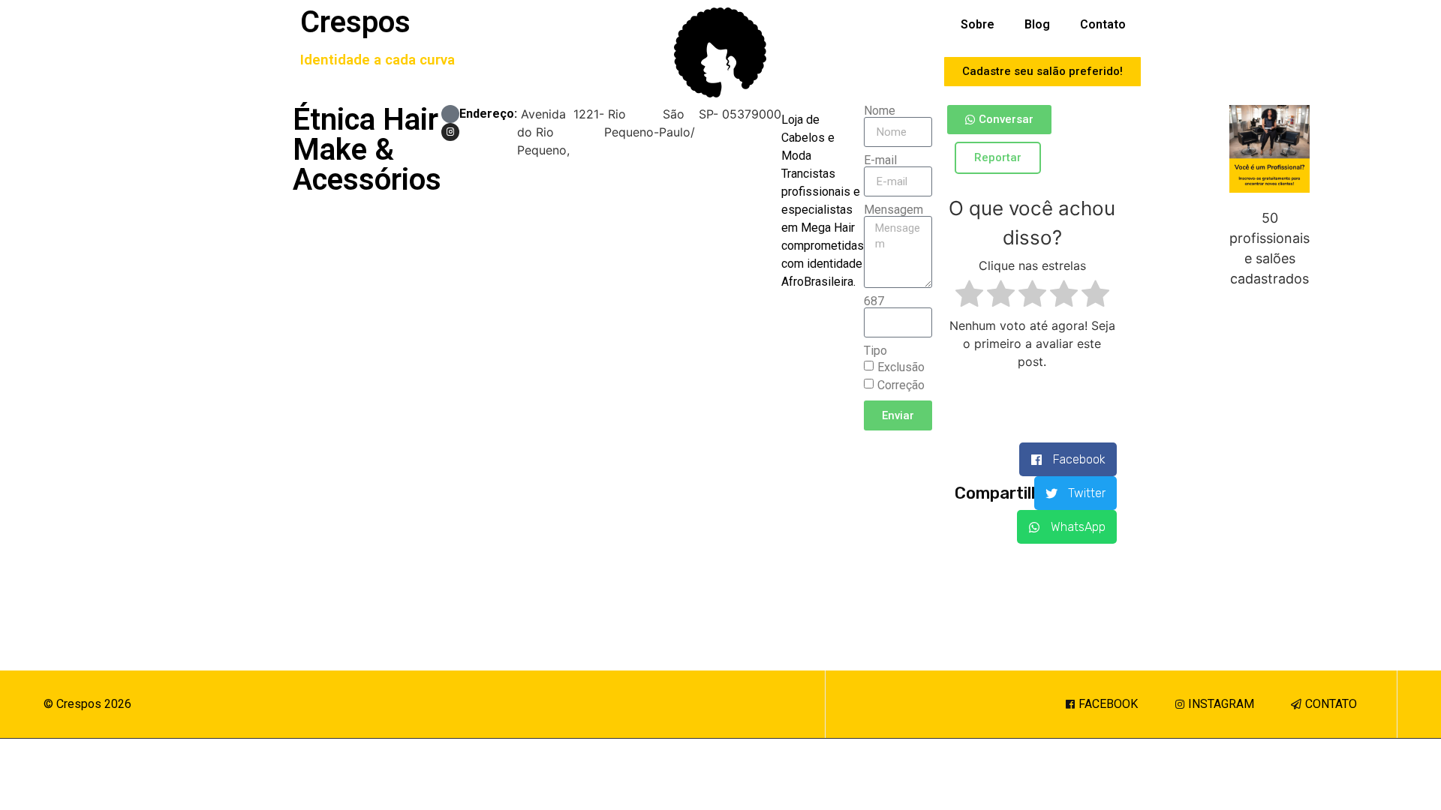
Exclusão (901, 367)
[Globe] (450, 114)
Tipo (875, 351)
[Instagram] (450, 132)
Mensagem (893, 210)
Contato (1103, 24)
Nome (879, 111)
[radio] (969, 296)
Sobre (977, 24)
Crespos (355, 22)
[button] (1068, 459)
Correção (901, 385)
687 (874, 302)
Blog (1037, 24)
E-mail (880, 160)
